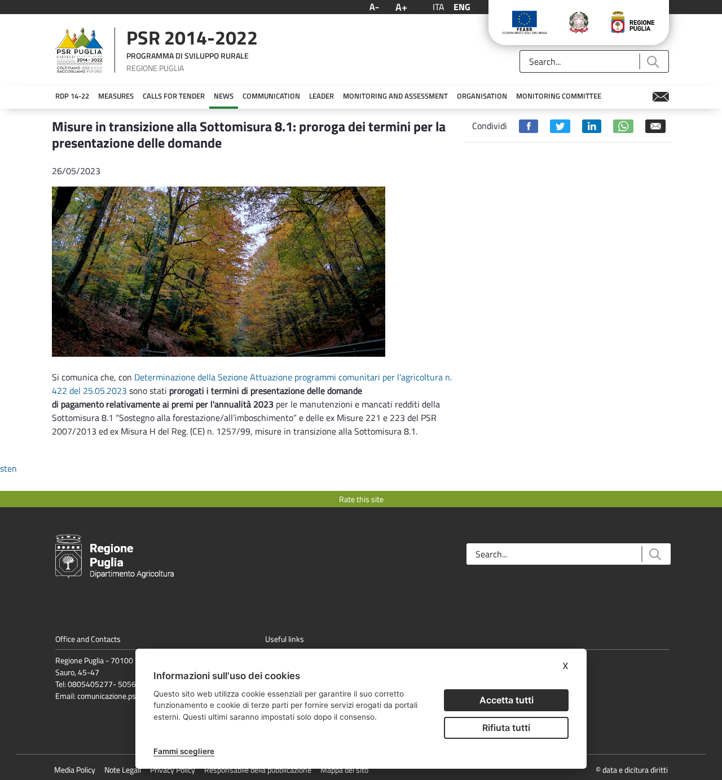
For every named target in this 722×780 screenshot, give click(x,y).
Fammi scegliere (183, 751)
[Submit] (652, 62)
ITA (438, 7)
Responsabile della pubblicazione (257, 769)
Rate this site (361, 499)
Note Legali (122, 769)
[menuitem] (72, 96)
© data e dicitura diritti (632, 769)
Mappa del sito (344, 769)
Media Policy (74, 769)
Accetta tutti (506, 700)
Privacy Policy (172, 769)
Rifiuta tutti (506, 727)
